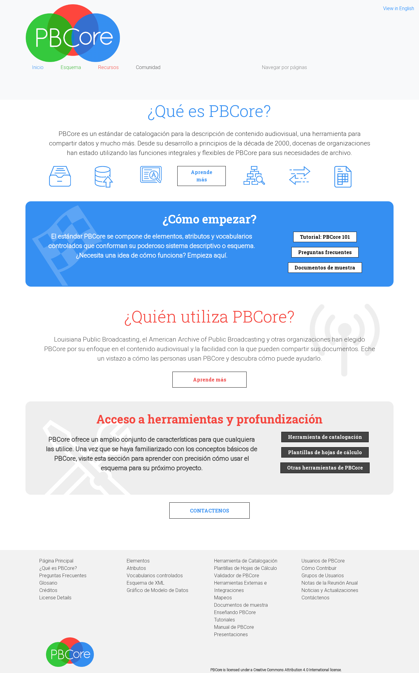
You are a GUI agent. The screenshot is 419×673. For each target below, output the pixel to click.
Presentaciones (231, 634)
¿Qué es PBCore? (58, 568)
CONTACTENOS (209, 510)
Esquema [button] (71, 67)
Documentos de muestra (324, 267)
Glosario (48, 583)
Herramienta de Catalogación (245, 561)
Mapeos (223, 598)
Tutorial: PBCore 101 (325, 237)
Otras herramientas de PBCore (325, 467)
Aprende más (201, 176)
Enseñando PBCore (235, 612)
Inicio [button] (38, 67)
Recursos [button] (108, 67)
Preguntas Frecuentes (62, 575)
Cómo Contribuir (319, 568)
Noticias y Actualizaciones (330, 590)
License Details (55, 598)
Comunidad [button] (148, 67)
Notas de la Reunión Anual (330, 583)
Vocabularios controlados (155, 575)
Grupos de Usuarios (323, 575)
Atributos (136, 568)
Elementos (138, 561)
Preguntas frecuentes (325, 252)
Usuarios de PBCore (323, 561)
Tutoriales (224, 620)
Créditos (48, 590)
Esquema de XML (145, 583)
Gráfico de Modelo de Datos (157, 590)
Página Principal (56, 561)
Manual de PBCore (234, 627)
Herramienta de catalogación (325, 437)
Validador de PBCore (236, 575)
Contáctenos (315, 598)
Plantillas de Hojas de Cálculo (245, 568)
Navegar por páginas (284, 67)
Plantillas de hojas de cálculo (325, 452)
